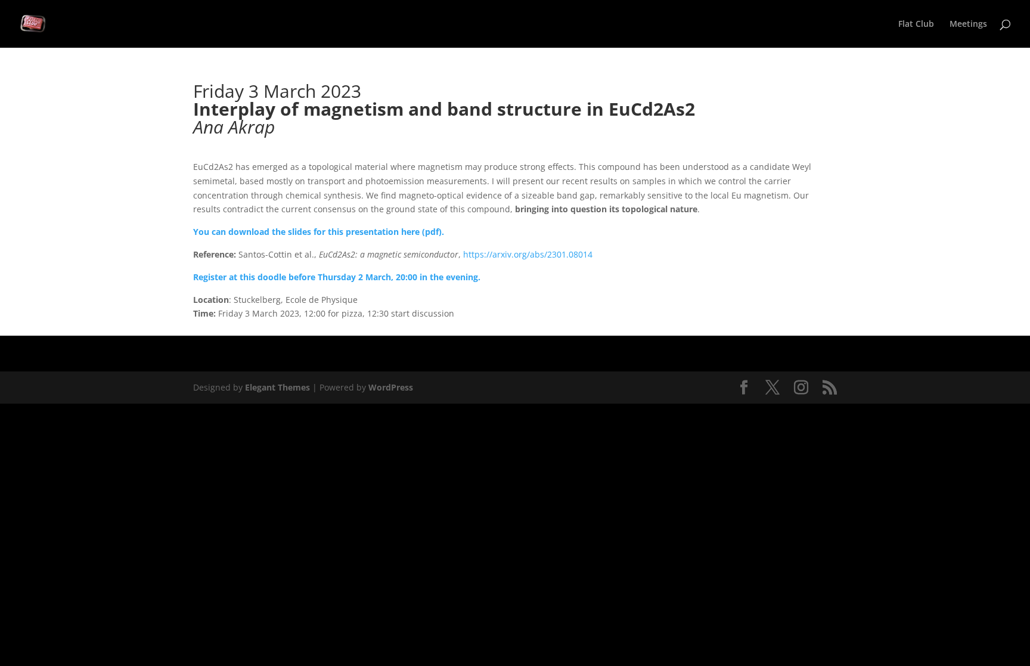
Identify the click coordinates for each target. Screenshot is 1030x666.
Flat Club (916, 24)
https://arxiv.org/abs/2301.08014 (527, 254)
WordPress (390, 387)
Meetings (968, 24)
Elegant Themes (277, 387)
